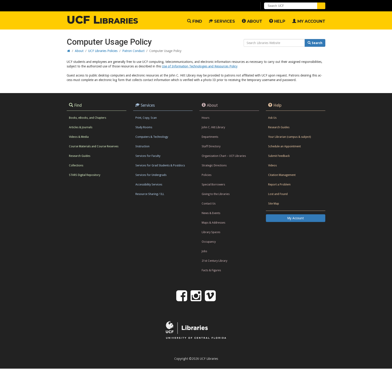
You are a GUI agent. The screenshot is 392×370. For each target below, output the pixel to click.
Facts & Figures (211, 270)
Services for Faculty (147, 156)
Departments (210, 136)
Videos (272, 165)
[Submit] (321, 5)
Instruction (142, 146)
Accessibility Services (148, 184)
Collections (76, 165)
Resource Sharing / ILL (149, 194)
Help (279, 21)
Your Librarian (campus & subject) (289, 136)
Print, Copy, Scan (146, 117)
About (254, 21)
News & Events (211, 213)
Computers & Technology (151, 136)
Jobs (204, 251)
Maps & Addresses (213, 222)
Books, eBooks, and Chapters (87, 117)
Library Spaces (211, 232)
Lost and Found (278, 194)
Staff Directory (211, 146)
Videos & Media (79, 136)
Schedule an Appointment (284, 146)
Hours (205, 117)
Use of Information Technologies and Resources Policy (200, 66)
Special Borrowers (213, 184)
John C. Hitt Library (213, 127)
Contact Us (209, 203)
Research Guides (79, 156)
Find (196, 21)
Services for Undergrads (151, 175)
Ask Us (272, 117)
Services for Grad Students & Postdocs (160, 165)
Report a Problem (279, 184)
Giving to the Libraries (216, 194)
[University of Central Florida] (103, 5)
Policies (206, 175)
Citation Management (282, 175)
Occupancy (209, 241)
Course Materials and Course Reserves (93, 146)
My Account (310, 21)
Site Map (273, 203)
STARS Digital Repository (84, 175)
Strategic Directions (214, 165)
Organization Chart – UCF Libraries (224, 156)
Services (224, 21)
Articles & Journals (80, 127)
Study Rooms (143, 127)
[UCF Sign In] (243, 6)
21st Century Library (214, 260)
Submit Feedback (279, 156)
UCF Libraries (102, 19)
